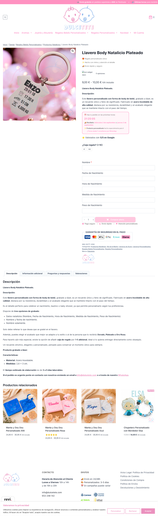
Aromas (25, 33)
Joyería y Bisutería (44, 33)
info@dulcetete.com (87, 375)
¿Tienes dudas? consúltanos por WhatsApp (102, 131)
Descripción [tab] (11, 273)
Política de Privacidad (143, 472)
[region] (79, 509)
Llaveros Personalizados (142, 247)
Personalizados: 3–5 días (96, 482)
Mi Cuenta (139, 33)
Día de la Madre (112, 247)
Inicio (16, 33)
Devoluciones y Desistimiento (134, 487)
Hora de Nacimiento (92, 184)
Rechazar (133, 511)
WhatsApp (123, 375)
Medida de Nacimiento (93, 194)
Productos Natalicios (98, 247)
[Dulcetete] (88, 258)
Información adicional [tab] (32, 273)
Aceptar (148, 511)
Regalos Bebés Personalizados (70, 33)
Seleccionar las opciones (19, 439)
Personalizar (116, 511)
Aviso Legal (126, 472)
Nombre (86, 162)
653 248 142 (48, 496)
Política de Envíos (129, 484)
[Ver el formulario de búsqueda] (5, 17)
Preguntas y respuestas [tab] (59, 273)
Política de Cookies (129, 476)
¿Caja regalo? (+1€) (92, 145)
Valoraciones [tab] (81, 273)
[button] (72, 51)
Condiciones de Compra (132, 480)
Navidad (124, 33)
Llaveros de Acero (125, 247)
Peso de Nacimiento (92, 205)
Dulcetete (91, 251)
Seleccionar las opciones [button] (137, 442)
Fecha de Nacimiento (92, 173)
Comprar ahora (117, 219)
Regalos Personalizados (103, 33)
